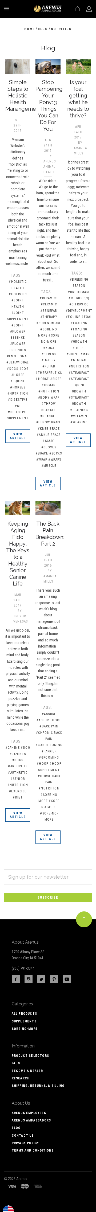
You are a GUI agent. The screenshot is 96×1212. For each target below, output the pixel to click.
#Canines (18, 754)
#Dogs (17, 760)
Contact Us (23, 1135)
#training (79, 410)
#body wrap (48, 397)
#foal (87, 317)
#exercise (18, 791)
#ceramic (49, 304)
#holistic (18, 294)
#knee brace (49, 429)
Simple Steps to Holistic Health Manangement (23, 95)
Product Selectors (30, 1056)
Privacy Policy (25, 1143)
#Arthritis (17, 766)
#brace (42, 453)
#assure (49, 714)
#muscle (49, 466)
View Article (18, 436)
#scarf (49, 441)
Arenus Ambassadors (31, 1120)
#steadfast (79, 373)
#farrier (49, 751)
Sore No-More (25, 1029)
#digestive (17, 400)
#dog (24, 369)
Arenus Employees (29, 1113)
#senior (18, 779)
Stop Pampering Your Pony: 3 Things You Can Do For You (49, 105)
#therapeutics (48, 373)
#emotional (18, 356)
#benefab (48, 311)
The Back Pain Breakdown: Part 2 (49, 534)
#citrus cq (79, 304)
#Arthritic (17, 773)
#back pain (48, 726)
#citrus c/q (79, 298)
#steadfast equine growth (79, 385)
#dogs (12, 369)
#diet (18, 797)
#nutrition (17, 393)
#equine (17, 381)
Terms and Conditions (33, 1150)
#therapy (48, 317)
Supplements (24, 1021)
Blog (16, 1128)
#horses (17, 387)
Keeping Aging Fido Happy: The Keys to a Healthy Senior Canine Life (17, 554)
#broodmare (79, 292)
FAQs (16, 1063)
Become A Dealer (27, 1071)
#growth (79, 341)
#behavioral (17, 362)
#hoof (43, 763)
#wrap (41, 459)
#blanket (48, 416)
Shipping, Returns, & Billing (38, 1086)
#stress (49, 354)
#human (49, 385)
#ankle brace (49, 435)
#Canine (12, 748)
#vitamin (79, 416)
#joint (17, 325)
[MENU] (7, 8)
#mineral (79, 360)
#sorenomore (48, 323)
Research (21, 1078)
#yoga (48, 348)
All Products (24, 1014)
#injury (49, 360)
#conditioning (48, 745)
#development (79, 311)
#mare (86, 354)
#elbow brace (48, 422)
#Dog (25, 748)
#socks (55, 453)
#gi (18, 406)
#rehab (48, 366)
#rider (56, 379)
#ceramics (49, 298)
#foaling (79, 323)
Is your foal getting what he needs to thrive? (78, 99)
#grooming (49, 757)
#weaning (79, 422)
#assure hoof (49, 720)
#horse (17, 375)
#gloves (49, 447)
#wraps (54, 459)
